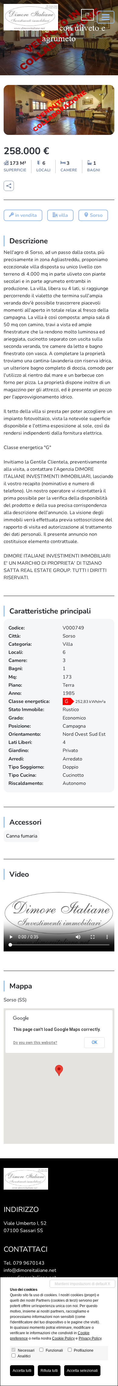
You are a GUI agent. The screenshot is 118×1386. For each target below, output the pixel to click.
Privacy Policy (90, 1338)
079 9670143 (28, 1263)
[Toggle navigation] (105, 17)
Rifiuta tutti (49, 1371)
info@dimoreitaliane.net (30, 1270)
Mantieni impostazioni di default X (82, 1284)
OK (94, 1042)
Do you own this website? (35, 1043)
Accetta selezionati (82, 1371)
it (87, 14)
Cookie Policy (63, 1338)
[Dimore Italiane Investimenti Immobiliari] (31, 17)
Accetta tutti (22, 1371)
